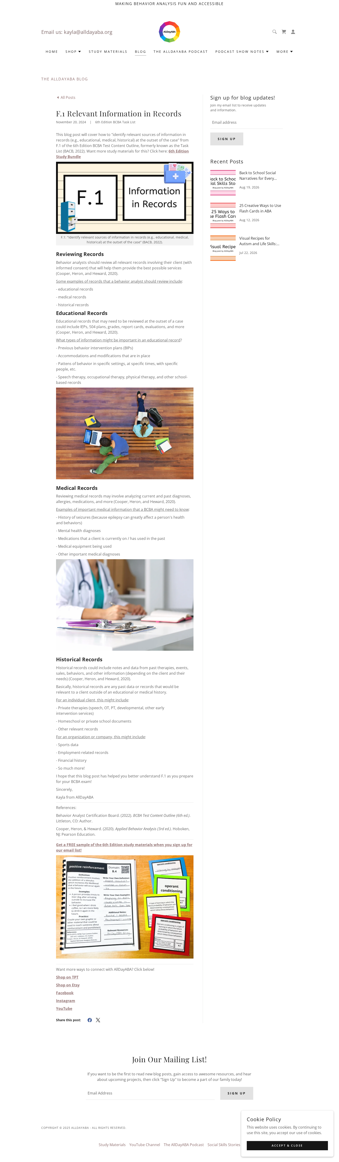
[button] (293, 31)
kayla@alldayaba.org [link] (88, 31)
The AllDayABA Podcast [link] (181, 51)
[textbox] (246, 122)
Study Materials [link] (108, 51)
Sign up (227, 139)
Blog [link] (140, 51)
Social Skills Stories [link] (224, 1144)
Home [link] (52, 51)
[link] (169, 31)
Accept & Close (287, 1145)
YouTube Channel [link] (144, 1144)
